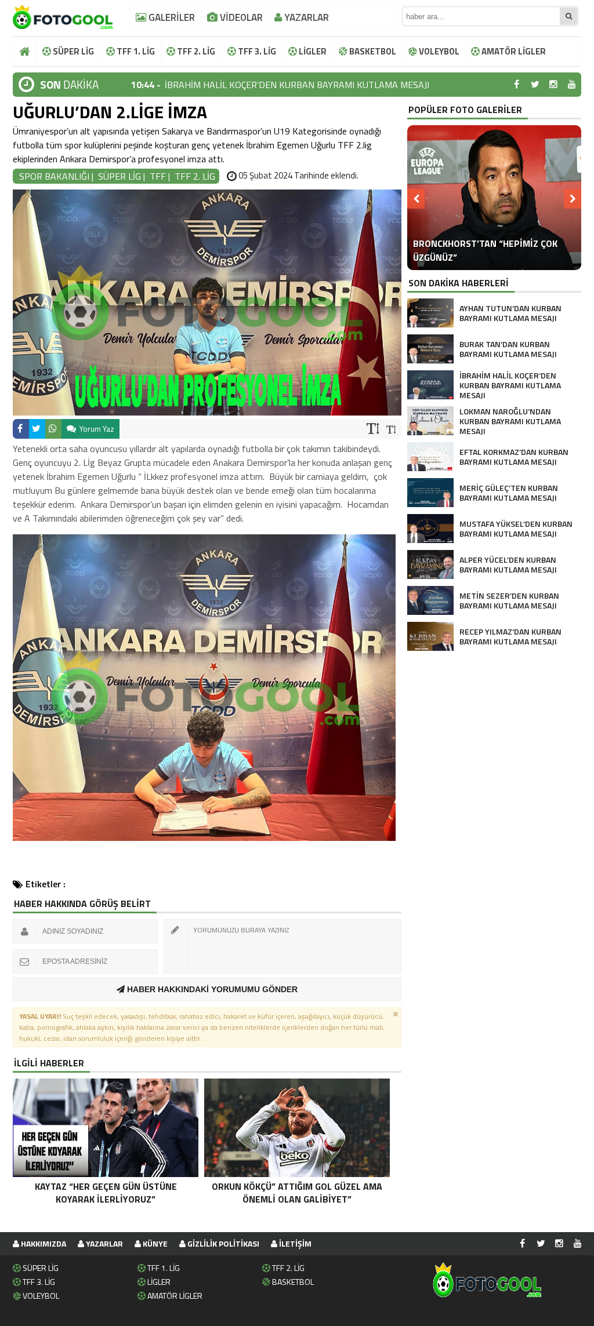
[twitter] (535, 84)
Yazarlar (103, 1243)
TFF (158, 176)
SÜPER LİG (72, 51)
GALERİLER (170, 17)
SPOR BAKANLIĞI (54, 176)
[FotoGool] (63, 14)
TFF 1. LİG (135, 51)
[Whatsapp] (53, 429)
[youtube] (572, 84)
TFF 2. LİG (195, 51)
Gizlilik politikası (222, 1243)
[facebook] (516, 84)
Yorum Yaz (96, 428)
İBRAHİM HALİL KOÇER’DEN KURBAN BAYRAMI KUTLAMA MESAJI (297, 85)
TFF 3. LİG (256, 51)
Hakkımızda (42, 1243)
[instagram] (553, 84)
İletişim (294, 1243)
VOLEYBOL (438, 51)
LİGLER (312, 51)
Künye (154, 1243)
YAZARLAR (305, 17)
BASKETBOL (371, 51)
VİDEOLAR (240, 17)
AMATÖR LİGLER (513, 51)
